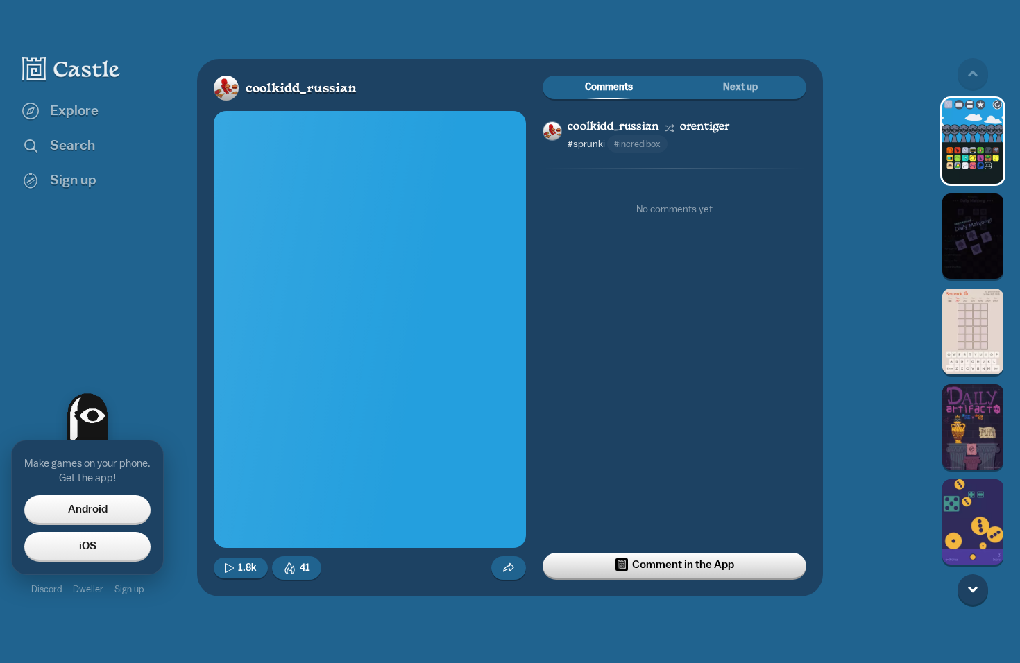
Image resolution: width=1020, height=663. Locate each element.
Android (88, 509)
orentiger (704, 127)
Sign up (129, 589)
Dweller (88, 589)
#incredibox (637, 143)
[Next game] (973, 589)
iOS (87, 545)
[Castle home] (71, 68)
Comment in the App (683, 564)
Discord (46, 589)
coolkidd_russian (301, 89)
